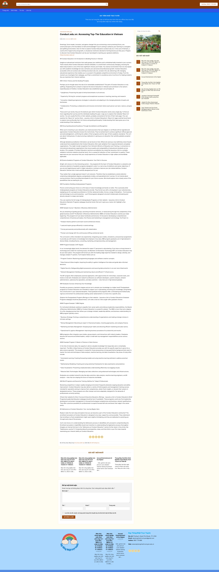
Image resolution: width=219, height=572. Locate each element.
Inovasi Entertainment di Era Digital (104, 459)
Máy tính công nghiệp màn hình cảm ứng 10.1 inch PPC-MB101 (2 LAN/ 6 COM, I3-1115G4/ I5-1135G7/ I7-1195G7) (87, 461)
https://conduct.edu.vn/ (67, 55)
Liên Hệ (28, 10)
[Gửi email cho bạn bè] (96, 437)
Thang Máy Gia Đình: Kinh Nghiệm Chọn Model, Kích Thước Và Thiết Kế (123, 459)
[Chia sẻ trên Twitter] (93, 437)
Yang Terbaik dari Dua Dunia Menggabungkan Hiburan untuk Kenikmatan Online (150, 109)
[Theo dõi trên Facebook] (129, 550)
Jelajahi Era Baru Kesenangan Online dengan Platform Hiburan (150, 103)
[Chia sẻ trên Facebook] (90, 437)
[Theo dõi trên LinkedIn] (138, 550)
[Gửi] (106, 4)
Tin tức (22, 10)
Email (88, 505)
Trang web (112, 505)
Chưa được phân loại (66, 31)
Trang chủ (5, 10)
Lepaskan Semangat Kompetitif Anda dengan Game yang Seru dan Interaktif (150, 97)
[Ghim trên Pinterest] (99, 437)
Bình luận (65, 491)
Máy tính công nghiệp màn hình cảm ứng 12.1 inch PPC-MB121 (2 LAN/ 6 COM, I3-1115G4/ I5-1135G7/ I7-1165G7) (69, 461)
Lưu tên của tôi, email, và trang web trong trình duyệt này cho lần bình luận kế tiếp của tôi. (90, 513)
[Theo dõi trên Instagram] (132, 550)
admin (74, 39)
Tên (63, 505)
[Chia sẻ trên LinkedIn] (102, 437)
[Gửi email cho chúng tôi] (135, 550)
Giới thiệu (14, 10)
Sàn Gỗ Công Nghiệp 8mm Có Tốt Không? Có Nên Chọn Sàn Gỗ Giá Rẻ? (150, 90)
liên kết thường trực (94, 442)
